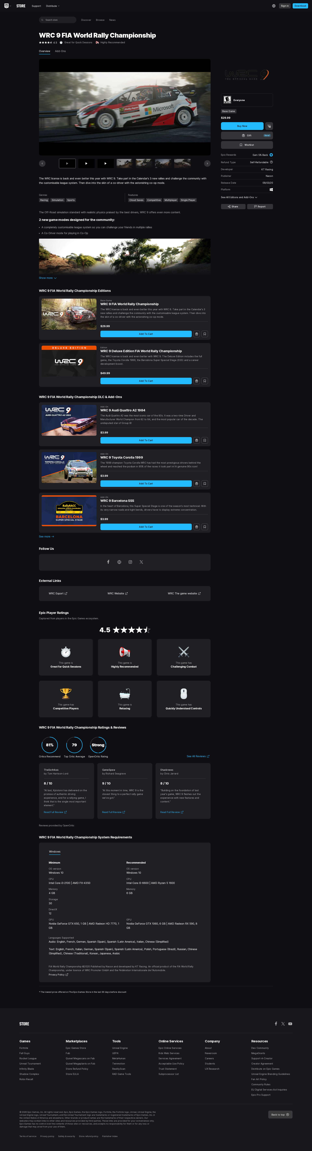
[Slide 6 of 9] (163, 163)
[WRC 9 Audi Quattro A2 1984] (69, 420)
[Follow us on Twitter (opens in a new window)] (141, 562)
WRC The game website (184, 593)
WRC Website (118, 593)
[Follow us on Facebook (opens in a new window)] (108, 562)
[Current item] (67, 163)
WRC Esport (58, 593)
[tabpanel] (125, 892)
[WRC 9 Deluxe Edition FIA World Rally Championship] (69, 361)
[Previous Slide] (42, 163)
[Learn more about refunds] (271, 162)
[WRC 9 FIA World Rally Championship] (69, 314)
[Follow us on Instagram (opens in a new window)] (130, 562)
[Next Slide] (207, 163)
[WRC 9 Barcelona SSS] (69, 510)
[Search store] (42, 20)
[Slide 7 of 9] (182, 163)
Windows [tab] (54, 851)
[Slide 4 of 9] (125, 163)
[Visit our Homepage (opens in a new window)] (119, 562)
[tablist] (125, 851)
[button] (125, 278)
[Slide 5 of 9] (144, 163)
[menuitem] (86, 20)
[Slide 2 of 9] (86, 163)
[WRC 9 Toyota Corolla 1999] (69, 467)
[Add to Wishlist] (205, 334)
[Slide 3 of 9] (105, 163)
